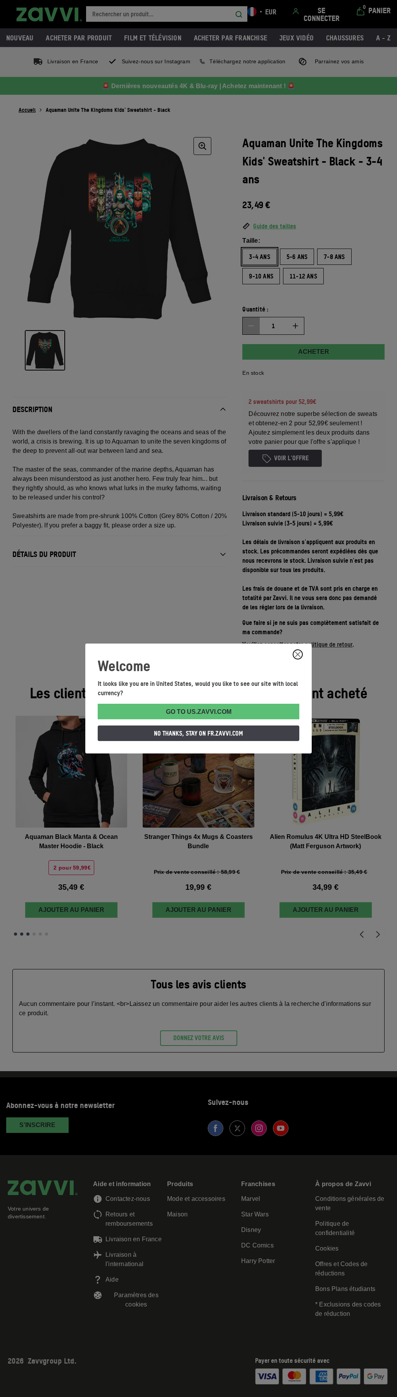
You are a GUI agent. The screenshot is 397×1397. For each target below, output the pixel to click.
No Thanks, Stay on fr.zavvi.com (198, 733)
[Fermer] (297, 654)
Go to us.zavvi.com (198, 711)
